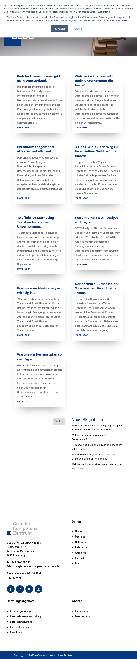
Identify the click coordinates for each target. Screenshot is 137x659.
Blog (77, 563)
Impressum (81, 611)
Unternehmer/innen (21, 621)
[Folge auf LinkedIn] (20, 589)
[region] (68, 39)
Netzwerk (80, 542)
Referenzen (81, 547)
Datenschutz (82, 616)
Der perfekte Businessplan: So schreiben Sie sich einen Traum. (97, 288)
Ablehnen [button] (78, 28)
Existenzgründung (20, 611)
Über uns (80, 536)
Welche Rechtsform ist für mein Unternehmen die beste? (96, 80)
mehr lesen (24, 127)
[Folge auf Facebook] (11, 589)
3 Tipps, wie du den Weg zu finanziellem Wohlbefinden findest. (97, 151)
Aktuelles (80, 552)
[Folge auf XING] (29, 589)
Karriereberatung (20, 627)
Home (78, 531)
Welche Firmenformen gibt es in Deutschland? (38, 78)
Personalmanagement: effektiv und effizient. (35, 149)
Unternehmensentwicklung (25, 616)
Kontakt (79, 558)
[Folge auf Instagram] (38, 589)
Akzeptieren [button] (59, 28)
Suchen (59, 421)
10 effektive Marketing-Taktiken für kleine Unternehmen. (36, 222)
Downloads (16, 632)
